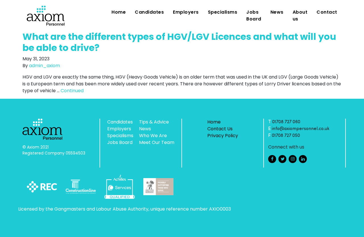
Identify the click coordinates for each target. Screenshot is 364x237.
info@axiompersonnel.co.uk (301, 129)
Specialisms (222, 12)
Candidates (149, 12)
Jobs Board (253, 15)
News (277, 12)
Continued (72, 90)
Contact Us (220, 128)
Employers (186, 12)
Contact (327, 12)
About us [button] (300, 15)
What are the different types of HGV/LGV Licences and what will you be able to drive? (179, 42)
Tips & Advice (154, 122)
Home (118, 12)
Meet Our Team (156, 142)
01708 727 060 (286, 122)
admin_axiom (44, 65)
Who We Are (153, 135)
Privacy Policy (222, 135)
